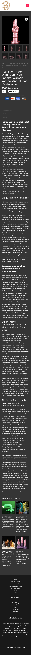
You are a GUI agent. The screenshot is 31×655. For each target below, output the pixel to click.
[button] (26, 19)
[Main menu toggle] (27, 5)
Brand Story (15, 603)
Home (3, 63)
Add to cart (13, 91)
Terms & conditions (15, 584)
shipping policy (15, 582)
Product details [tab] (7, 110)
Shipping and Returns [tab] (9, 114)
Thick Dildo (9, 63)
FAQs (15, 592)
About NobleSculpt (15, 605)
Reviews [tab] (4, 117)
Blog (15, 607)
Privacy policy (15, 588)
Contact (15, 590)
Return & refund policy (15, 586)
